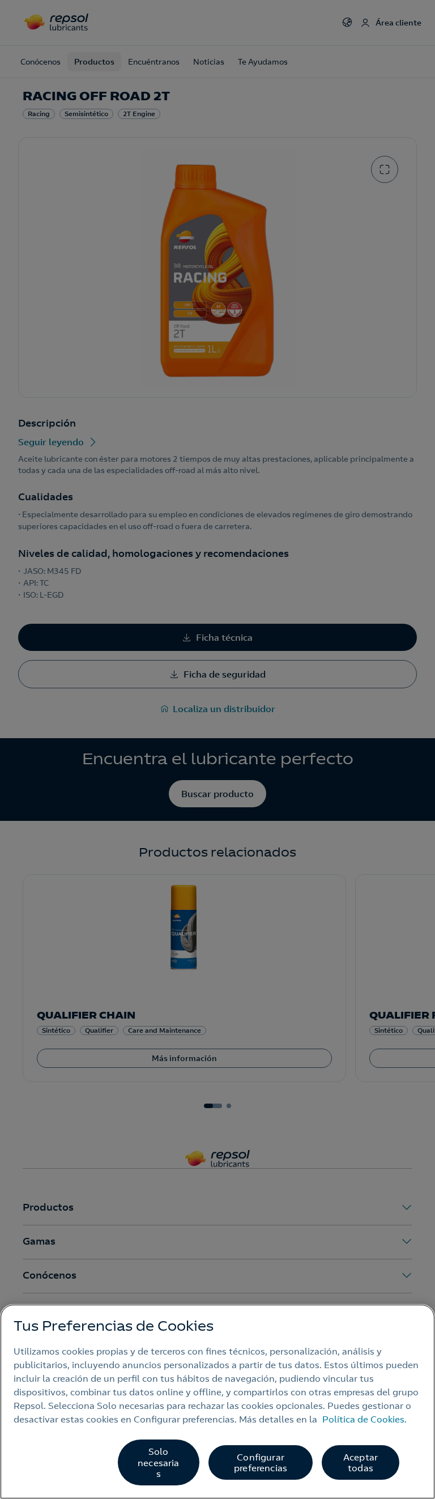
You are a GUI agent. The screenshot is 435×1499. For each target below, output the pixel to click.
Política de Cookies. (364, 1419)
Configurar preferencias (260, 1462)
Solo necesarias (158, 1462)
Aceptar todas (360, 1462)
